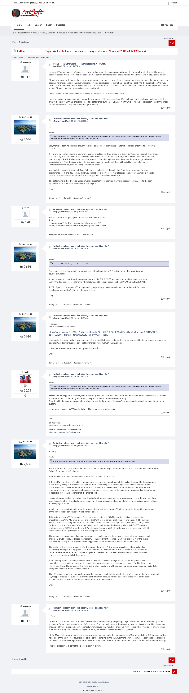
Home (19, 25)
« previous (166, 38)
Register (60, 25)
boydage (27, 62)
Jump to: (136, 671)
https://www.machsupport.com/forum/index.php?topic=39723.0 (77, 226)
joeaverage (26, 117)
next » (174, 38)
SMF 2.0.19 (83, 682)
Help (28, 25)
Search (38, 25)
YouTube (168, 25)
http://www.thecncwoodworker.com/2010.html (66, 425)
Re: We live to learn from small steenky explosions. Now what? (81, 119)
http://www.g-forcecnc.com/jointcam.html (64, 432)
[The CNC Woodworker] (25, 395)
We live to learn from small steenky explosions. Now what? (79, 64)
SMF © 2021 (92, 682)
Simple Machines (103, 682)
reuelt (26, 207)
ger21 (26, 372)
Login (49, 25)
